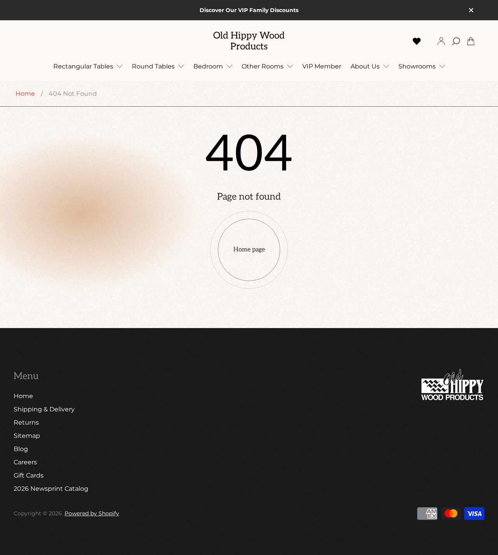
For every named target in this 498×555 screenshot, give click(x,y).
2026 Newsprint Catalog (51, 488)
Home (25, 93)
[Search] (456, 41)
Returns (26, 422)
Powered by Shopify (92, 513)
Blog (21, 449)
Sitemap (27, 435)
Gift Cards (29, 475)
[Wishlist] (417, 41)
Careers (25, 462)
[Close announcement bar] (471, 10)
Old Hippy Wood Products (249, 41)
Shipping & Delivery (44, 409)
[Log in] (441, 41)
